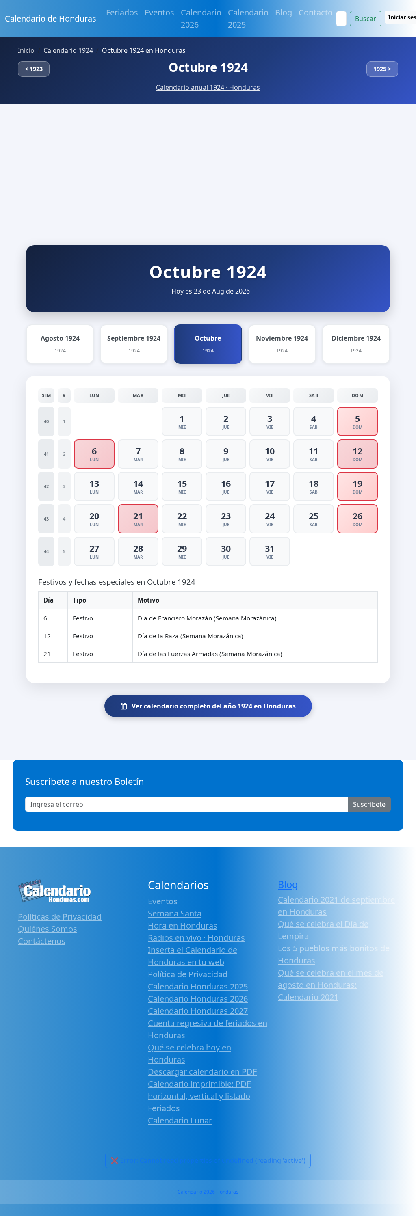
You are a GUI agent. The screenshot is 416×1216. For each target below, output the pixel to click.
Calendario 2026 (201, 18)
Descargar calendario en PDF (202, 1071)
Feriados (122, 12)
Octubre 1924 (208, 67)
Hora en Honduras (182, 925)
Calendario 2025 (248, 18)
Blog (283, 12)
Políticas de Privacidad (60, 916)
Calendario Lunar (180, 1120)
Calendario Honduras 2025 (198, 986)
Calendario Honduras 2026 (198, 998)
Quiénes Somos (47, 928)
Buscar (365, 18)
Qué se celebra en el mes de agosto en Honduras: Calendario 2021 (331, 984)
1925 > (382, 69)
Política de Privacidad (188, 974)
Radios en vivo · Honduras (196, 937)
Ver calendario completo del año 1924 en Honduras (213, 706)
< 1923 (34, 69)
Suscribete (369, 804)
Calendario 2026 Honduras (208, 1191)
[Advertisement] (208, 165)
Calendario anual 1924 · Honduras (208, 87)
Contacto (316, 12)
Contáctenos (41, 940)
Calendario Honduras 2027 (198, 1010)
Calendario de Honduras (50, 18)
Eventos (159, 12)
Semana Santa (175, 913)
